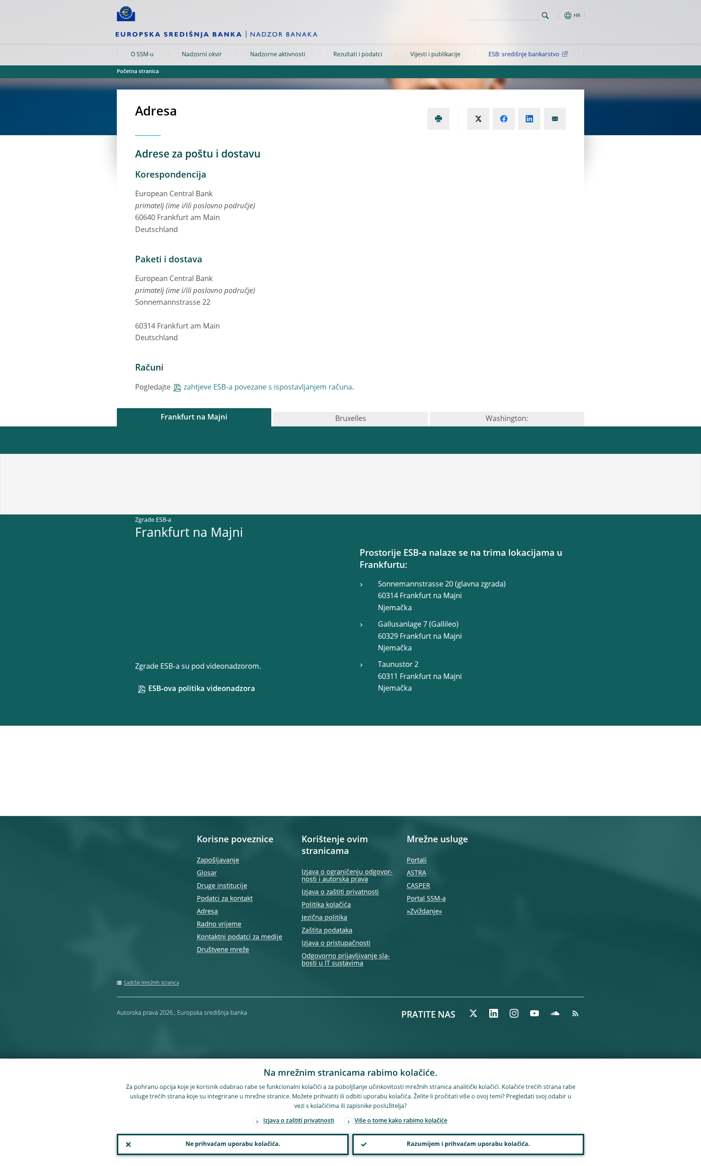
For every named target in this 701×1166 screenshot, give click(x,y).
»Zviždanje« (424, 911)
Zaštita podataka (327, 930)
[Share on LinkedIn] (529, 119)
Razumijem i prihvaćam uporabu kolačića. (468, 1144)
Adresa (207, 911)
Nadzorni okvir (202, 55)
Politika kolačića (326, 905)
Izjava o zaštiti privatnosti (340, 892)
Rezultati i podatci (357, 55)
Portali (417, 860)
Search (545, 15)
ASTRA (416, 873)
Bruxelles (350, 419)
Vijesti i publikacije (435, 55)
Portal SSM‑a (426, 899)
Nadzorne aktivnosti (277, 55)
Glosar (207, 873)
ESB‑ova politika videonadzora (201, 689)
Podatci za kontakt (225, 899)
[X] (473, 1013)
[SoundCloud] (555, 1013)
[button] (558, 16)
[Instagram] (514, 1013)
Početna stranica (138, 71)
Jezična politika (324, 918)
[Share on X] (478, 119)
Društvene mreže (223, 950)
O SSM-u (142, 55)
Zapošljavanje (218, 860)
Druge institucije (222, 886)
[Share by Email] (555, 119)
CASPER (418, 886)
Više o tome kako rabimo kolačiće (401, 1121)
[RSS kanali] (575, 1013)
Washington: (507, 419)
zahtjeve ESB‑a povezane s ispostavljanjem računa (268, 387)
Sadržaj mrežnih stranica (151, 982)
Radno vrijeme (219, 924)
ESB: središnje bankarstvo (524, 55)
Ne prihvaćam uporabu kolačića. (232, 1144)
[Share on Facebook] (504, 119)
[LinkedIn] (493, 1013)
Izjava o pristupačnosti (336, 943)
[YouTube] (534, 1013)
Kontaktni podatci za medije (239, 937)
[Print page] (438, 119)
